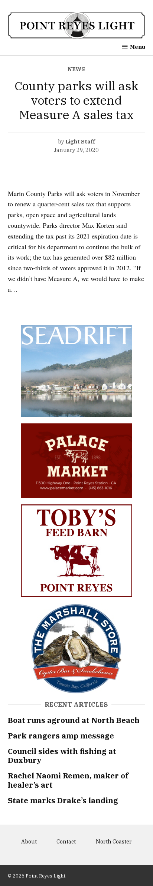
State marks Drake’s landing (63, 800)
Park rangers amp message (61, 736)
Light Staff (80, 141)
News (76, 68)
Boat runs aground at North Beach (74, 720)
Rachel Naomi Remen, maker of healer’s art (68, 780)
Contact (66, 841)
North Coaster (114, 841)
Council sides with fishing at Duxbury (62, 755)
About (29, 841)
